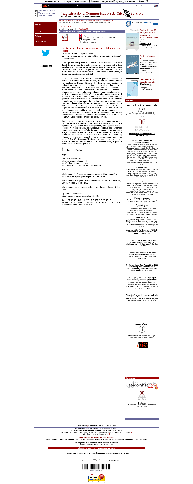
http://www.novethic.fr (71, 159)
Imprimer (86, 35)
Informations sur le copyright (99, 426)
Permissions (82, 426)
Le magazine (66, 432)
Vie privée (145, 6)
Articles (74, 432)
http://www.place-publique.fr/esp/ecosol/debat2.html (84, 176)
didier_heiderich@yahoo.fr (73, 150)
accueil (61, 29)
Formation (126, 432)
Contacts (94, 434)
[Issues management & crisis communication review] (156, 7)
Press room (103, 434)
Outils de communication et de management (105, 432)
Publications (83, 432)
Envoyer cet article (89, 40)
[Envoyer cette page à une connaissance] (80, 39)
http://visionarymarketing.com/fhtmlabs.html (81, 196)
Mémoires (86, 434)
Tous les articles (72, 29)
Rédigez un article (89, 42)
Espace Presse (118, 6)
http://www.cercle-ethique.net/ (74, 161)
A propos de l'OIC (132, 6)
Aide (114, 426)
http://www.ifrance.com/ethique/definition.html (81, 165)
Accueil (106, 6)
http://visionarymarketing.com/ (75, 163)
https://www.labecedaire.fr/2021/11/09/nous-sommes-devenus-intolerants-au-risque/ (142, 213)
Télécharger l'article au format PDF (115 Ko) (99, 37)
